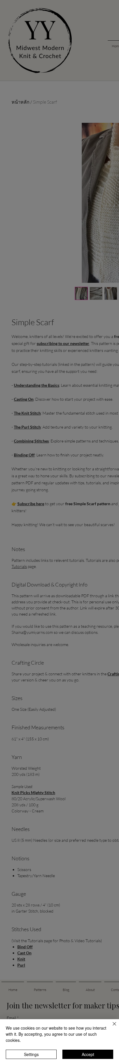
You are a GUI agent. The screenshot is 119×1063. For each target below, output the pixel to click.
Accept (88, 1054)
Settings (31, 1054)
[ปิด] (111, 1027)
